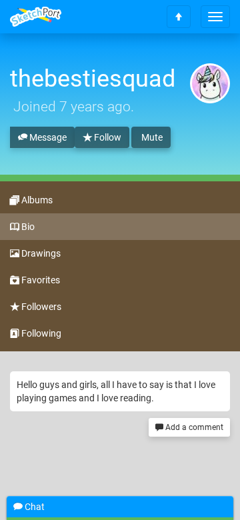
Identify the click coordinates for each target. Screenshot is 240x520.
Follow (106, 137)
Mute (151, 137)
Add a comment (193, 427)
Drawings (40, 253)
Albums (36, 200)
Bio (27, 226)
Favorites (39, 280)
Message (47, 137)
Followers (40, 306)
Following (40, 333)
